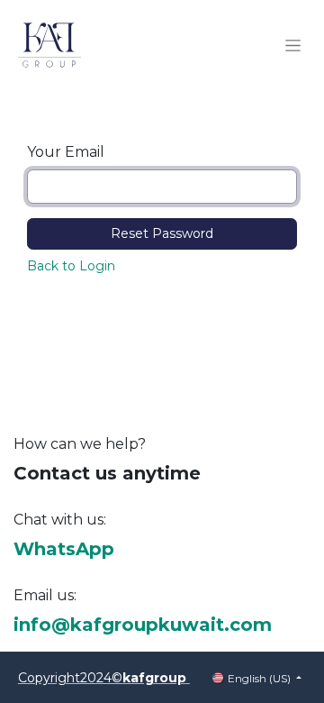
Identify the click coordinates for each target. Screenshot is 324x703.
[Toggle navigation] (292, 45)
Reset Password (162, 233)
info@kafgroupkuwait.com (143, 624)
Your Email (65, 151)
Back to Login (71, 266)
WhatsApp (64, 549)
